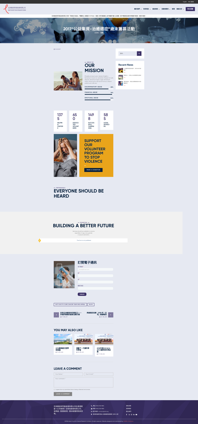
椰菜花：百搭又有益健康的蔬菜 (132, 75)
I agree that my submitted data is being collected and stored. (72, 389)
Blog (91, 304)
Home (97, 33)
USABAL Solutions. (128, 421)
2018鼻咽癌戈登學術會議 (62, 349)
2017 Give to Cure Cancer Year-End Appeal (70, 304)
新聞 (102, 33)
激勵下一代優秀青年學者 (82, 349)
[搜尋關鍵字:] (129, 53)
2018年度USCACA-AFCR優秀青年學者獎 (104, 350)
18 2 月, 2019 (81, 352)
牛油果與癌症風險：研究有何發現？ (132, 69)
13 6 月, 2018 (60, 352)
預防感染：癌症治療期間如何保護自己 (132, 82)
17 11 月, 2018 (101, 354)
